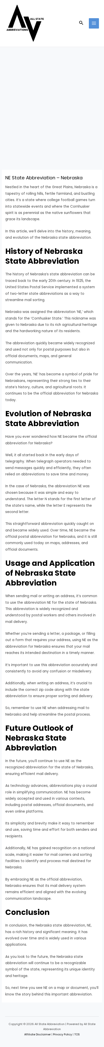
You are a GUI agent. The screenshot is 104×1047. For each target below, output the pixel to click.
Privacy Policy (62, 1034)
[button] (81, 23)
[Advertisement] (52, 102)
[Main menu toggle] (94, 23)
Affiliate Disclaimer (37, 1034)
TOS (77, 1034)
